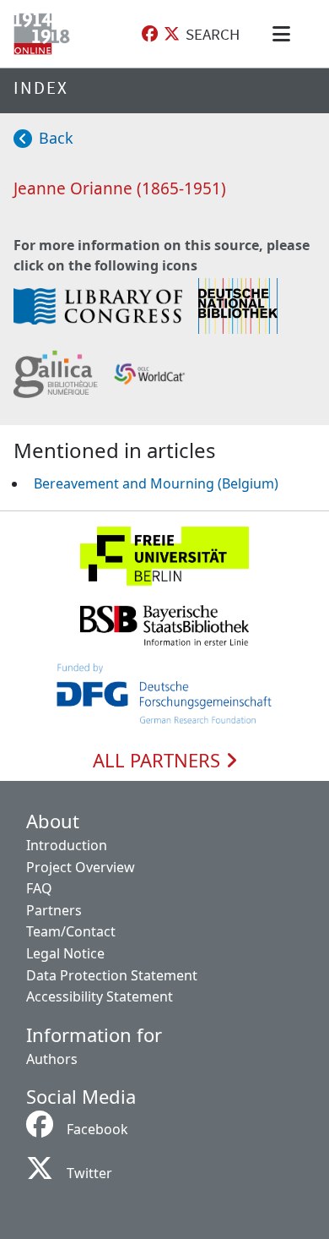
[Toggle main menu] (284, 33)
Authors (52, 1059)
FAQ (39, 888)
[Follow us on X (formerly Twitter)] (172, 34)
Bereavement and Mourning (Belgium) (156, 483)
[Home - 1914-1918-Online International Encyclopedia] (45, 34)
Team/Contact (71, 931)
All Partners (159, 760)
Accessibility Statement (99, 996)
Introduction (66, 845)
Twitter (89, 1173)
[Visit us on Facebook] (150, 34)
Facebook (97, 1129)
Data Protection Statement (111, 975)
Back (56, 138)
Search (213, 34)
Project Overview (80, 867)
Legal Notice (65, 953)
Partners (54, 910)
